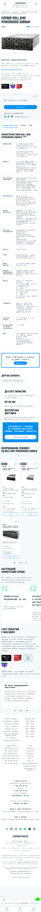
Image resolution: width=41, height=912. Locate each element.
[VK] (11, 829)
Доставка (30, 753)
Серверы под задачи (11, 740)
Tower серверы (11, 726)
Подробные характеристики (11, 69)
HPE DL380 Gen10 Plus (11, 756)
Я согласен (34, 903)
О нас (30, 746)
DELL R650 (30, 734)
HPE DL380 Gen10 (10, 761)
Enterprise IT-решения (30, 769)
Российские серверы (11, 721)
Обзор (23, 125)
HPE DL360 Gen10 (10, 763)
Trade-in (30, 761)
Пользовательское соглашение (20, 873)
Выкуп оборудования (30, 763)
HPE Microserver (10, 748)
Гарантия (30, 751)
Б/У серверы (11, 738)
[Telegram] (5, 116)
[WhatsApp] (8, 116)
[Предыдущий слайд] (15, 563)
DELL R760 (30, 721)
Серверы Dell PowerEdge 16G (13, 380)
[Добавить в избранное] (37, 96)
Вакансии (30, 756)
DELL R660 (30, 731)
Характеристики (10, 125)
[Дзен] (30, 829)
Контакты (30, 748)
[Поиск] (35, 3)
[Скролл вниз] (4, 900)
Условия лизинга (30, 766)
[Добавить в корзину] (11, 514)
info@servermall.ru (20, 5)
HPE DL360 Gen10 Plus (11, 758)
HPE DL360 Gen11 (10, 753)
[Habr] (16, 829)
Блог (30, 758)
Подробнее (24, 903)
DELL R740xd (30, 729)
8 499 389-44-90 (20, 786)
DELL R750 (30, 724)
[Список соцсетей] (37, 900)
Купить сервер (11, 719)
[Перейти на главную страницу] (20, 3)
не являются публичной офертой (25, 862)
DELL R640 (30, 736)
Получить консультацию (21, 437)
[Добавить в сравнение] (34, 96)
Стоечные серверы (11, 724)
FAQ (30, 125)
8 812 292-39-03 (20, 790)
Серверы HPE (11, 746)
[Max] (12, 116)
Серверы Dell (30, 719)
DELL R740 (30, 726)
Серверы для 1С (11, 729)
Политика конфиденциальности (20, 871)
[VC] (7, 829)
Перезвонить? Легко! (20, 795)
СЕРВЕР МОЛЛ (17, 877)
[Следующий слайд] (26, 563)
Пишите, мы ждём (20, 803)
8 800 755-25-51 (20, 7)
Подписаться (20, 363)
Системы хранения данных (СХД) (11, 734)
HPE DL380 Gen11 (10, 751)
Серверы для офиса (11, 731)
